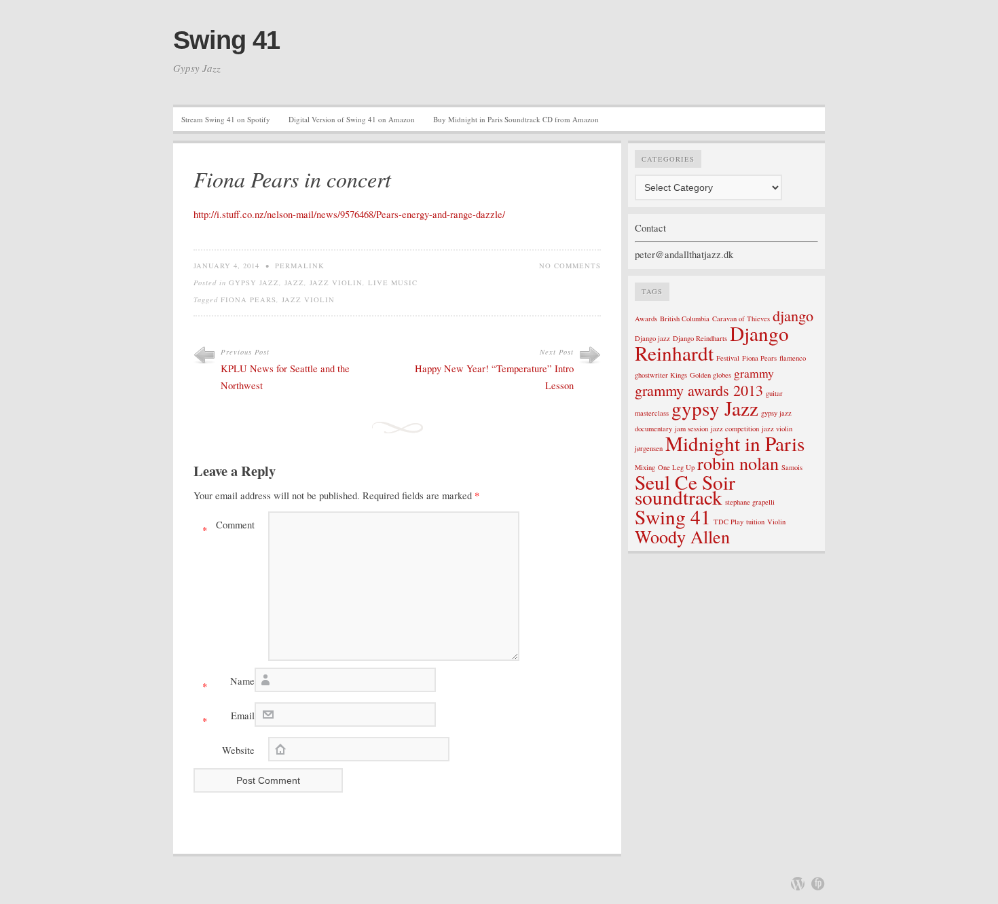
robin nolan (738, 463)
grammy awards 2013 (699, 390)
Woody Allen (682, 536)
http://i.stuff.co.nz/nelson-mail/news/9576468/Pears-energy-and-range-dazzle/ (349, 214)
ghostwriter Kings (661, 375)
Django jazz (652, 338)
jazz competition (735, 428)
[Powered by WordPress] (798, 883)
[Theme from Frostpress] (818, 883)
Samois (791, 467)
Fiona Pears (248, 299)
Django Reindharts (700, 338)
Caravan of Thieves (741, 318)
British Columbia (684, 318)
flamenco (792, 358)
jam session (691, 428)
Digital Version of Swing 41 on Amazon (352, 119)
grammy (754, 373)
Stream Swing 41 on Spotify (225, 119)
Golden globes (710, 375)
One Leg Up (676, 467)
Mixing (645, 467)
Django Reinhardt (712, 343)
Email (228, 718)
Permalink (300, 265)
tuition (755, 521)
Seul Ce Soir (685, 482)
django (793, 315)
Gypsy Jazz (254, 282)
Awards (646, 318)
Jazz (294, 282)
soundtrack (678, 497)
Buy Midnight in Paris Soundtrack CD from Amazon (516, 119)
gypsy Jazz (714, 408)
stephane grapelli (750, 502)
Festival (727, 358)
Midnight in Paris (735, 443)
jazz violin (336, 282)
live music (393, 282)
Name (228, 683)
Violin (776, 521)
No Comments (570, 265)
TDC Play (728, 521)
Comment (228, 527)
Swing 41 (226, 40)
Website (238, 750)
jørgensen (649, 448)
